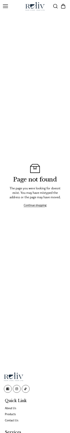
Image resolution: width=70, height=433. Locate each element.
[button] (63, 6)
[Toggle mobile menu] (12, 6)
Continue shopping (35, 205)
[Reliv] (35, 6)
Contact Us (11, 420)
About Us (10, 408)
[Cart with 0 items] (63, 6)
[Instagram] (17, 389)
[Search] (55, 6)
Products (10, 414)
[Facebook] (8, 389)
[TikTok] (26, 389)
